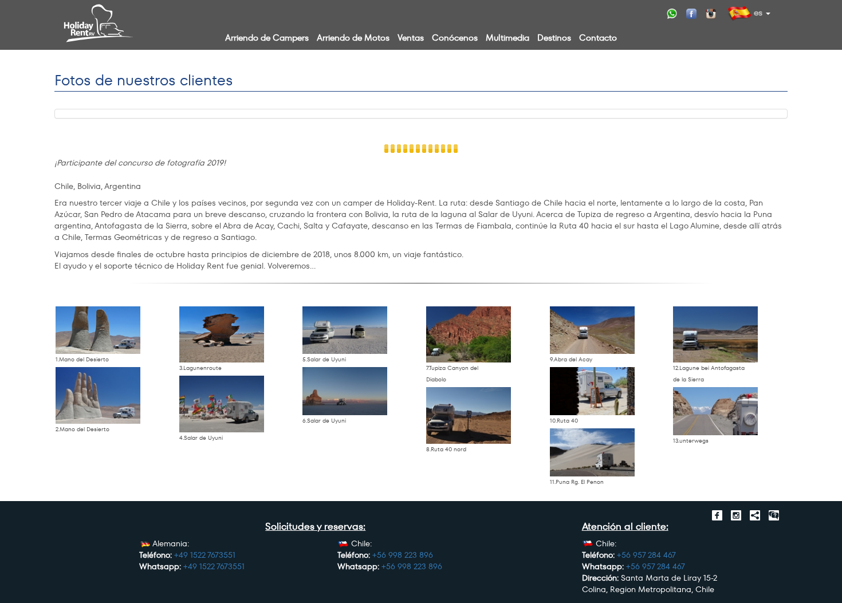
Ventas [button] (411, 37)
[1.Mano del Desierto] (98, 330)
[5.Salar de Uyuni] (344, 330)
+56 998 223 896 (402, 555)
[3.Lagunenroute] (221, 334)
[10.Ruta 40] (592, 391)
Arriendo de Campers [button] (267, 37)
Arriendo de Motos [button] (353, 37)
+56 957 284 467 (646, 555)
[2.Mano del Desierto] (98, 395)
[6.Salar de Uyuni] (344, 391)
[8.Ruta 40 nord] (468, 415)
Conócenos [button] (455, 37)
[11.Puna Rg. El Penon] (592, 452)
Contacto (598, 37)
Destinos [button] (554, 37)
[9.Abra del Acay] (592, 330)
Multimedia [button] (507, 37)
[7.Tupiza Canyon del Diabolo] (468, 334)
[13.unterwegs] (715, 411)
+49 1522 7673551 (204, 555)
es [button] (756, 12)
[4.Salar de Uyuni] (221, 404)
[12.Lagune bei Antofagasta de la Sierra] (715, 334)
